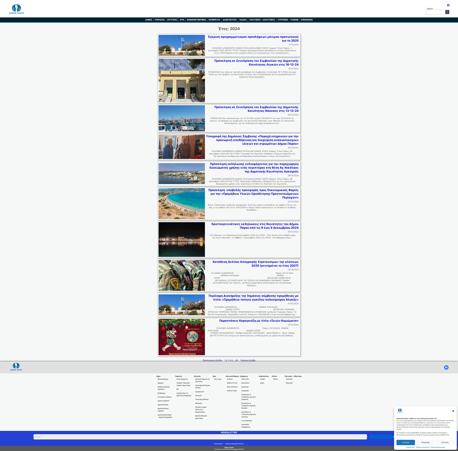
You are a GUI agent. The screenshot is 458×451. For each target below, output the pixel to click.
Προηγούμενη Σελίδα (212, 360)
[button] (453, 411)
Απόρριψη (425, 442)
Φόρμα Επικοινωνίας (438, 447)
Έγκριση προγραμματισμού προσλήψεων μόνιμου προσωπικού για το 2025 (253, 38)
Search (430, 8)
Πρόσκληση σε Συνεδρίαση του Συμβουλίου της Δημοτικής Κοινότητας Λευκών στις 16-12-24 (256, 62)
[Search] (447, 12)
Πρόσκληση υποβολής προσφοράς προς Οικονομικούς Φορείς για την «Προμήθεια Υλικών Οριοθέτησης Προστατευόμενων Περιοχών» (253, 193)
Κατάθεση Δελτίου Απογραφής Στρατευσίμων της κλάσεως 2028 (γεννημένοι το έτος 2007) (256, 263)
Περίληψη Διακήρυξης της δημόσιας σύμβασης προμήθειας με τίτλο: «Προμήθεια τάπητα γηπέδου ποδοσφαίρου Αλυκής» (254, 297)
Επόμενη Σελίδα (248, 360)
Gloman (236, 449)
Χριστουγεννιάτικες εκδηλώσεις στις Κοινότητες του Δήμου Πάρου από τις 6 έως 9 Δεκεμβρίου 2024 (255, 225)
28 (236, 360)
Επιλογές (445, 442)
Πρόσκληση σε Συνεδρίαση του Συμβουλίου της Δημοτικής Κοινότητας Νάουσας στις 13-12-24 (256, 109)
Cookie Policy (410, 447)
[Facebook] (448, 5)
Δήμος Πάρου (229, 447)
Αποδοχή (405, 442)
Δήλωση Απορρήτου (423, 447)
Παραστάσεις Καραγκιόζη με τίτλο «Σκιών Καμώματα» (259, 320)
